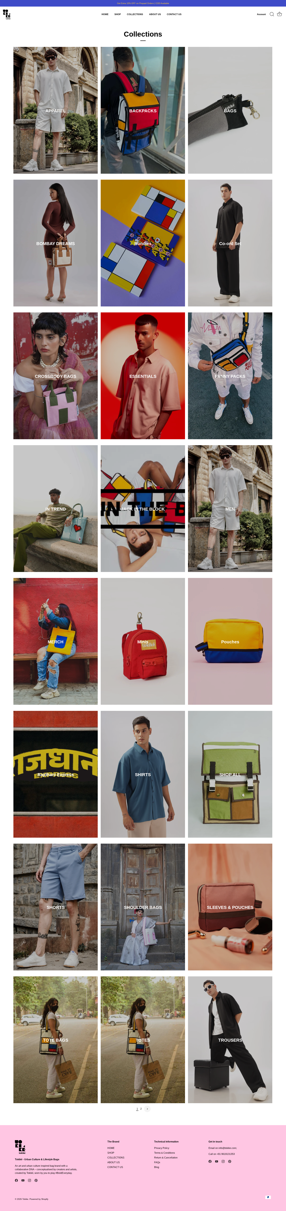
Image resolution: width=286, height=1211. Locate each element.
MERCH (55, 641)
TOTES (143, 1040)
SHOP (117, 14)
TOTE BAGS (55, 1040)
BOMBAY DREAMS (55, 243)
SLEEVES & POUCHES (230, 907)
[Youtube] (22, 1180)
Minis (142, 641)
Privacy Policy (161, 1148)
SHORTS (56, 907)
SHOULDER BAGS (143, 907)
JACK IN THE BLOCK (143, 509)
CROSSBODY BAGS (55, 376)
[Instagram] (29, 1180)
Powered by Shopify (38, 1199)
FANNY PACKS (230, 376)
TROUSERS (230, 1040)
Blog (156, 1167)
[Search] (272, 14)
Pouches (230, 641)
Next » (147, 1109)
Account (261, 14)
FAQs (157, 1162)
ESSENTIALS (142, 376)
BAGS (230, 110)
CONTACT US (174, 14)
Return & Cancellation (166, 1157)
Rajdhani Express (56, 774)
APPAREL (55, 110)
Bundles (142, 243)
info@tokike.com (227, 1148)
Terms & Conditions (164, 1153)
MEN (230, 509)
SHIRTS (143, 774)
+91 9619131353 (226, 1154)
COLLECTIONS (135, 14)
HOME (105, 14)
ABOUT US (155, 14)
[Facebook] (16, 1180)
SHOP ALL (230, 774)
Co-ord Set (230, 243)
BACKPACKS (143, 110)
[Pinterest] (36, 1180)
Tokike (25, 1199)
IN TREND (55, 509)
